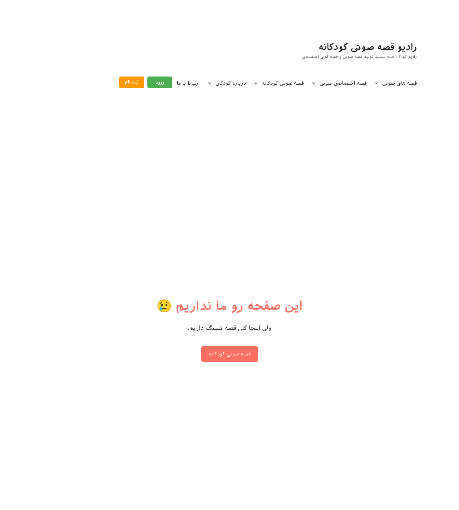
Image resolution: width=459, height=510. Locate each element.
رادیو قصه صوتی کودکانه (368, 47)
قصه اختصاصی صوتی (343, 83)
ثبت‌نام (132, 82)
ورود (159, 82)
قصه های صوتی (399, 83)
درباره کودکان (230, 83)
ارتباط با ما (188, 83)
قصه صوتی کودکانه (283, 83)
